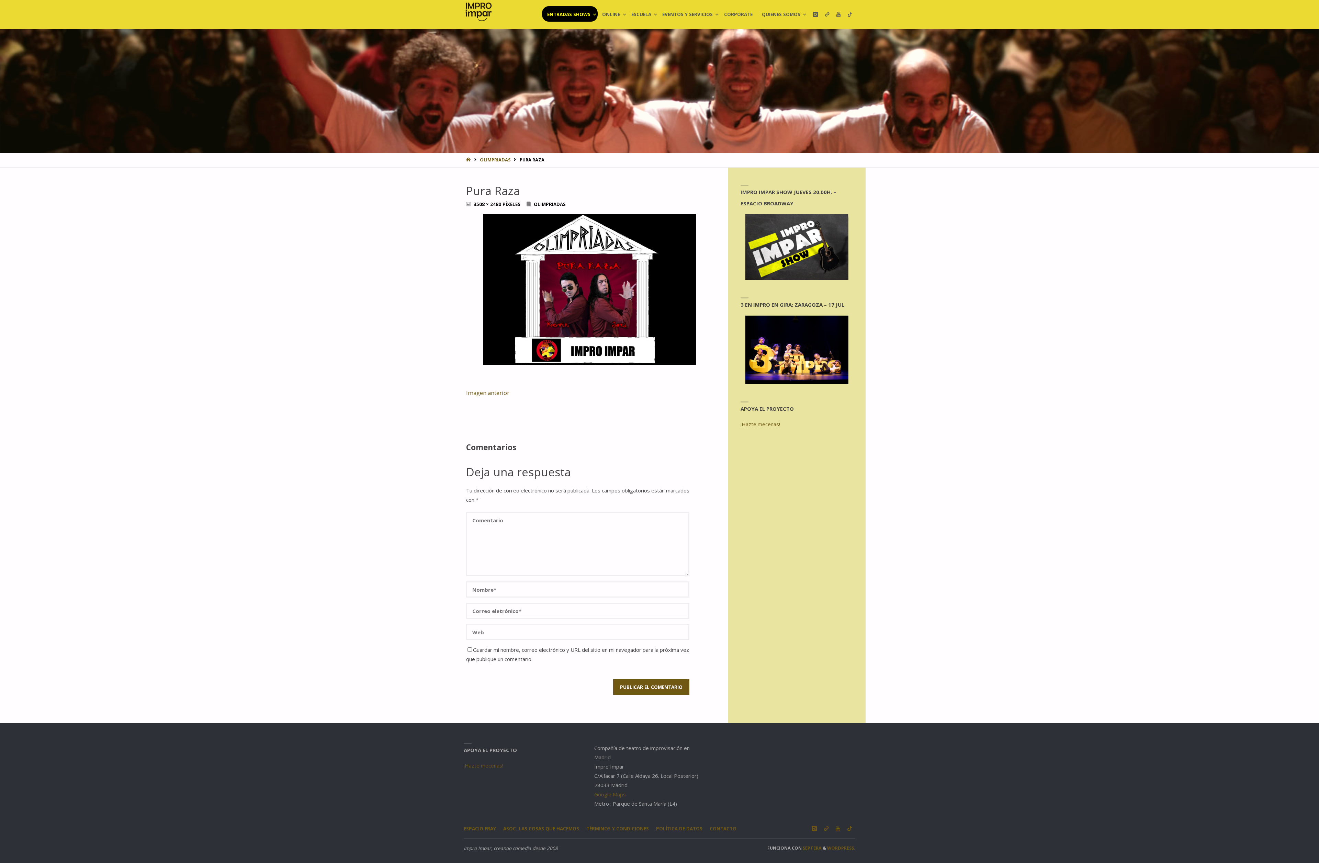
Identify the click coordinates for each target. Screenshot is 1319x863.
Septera (812, 848)
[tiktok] (849, 14)
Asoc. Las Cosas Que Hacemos (541, 829)
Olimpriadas (495, 160)
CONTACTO (723, 829)
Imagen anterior (487, 393)
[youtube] (838, 14)
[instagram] (815, 14)
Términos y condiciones (617, 829)
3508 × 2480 (488, 204)
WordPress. (841, 848)
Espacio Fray (480, 829)
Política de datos (679, 829)
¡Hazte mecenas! (760, 424)
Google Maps (610, 794)
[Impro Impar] (478, 11)
